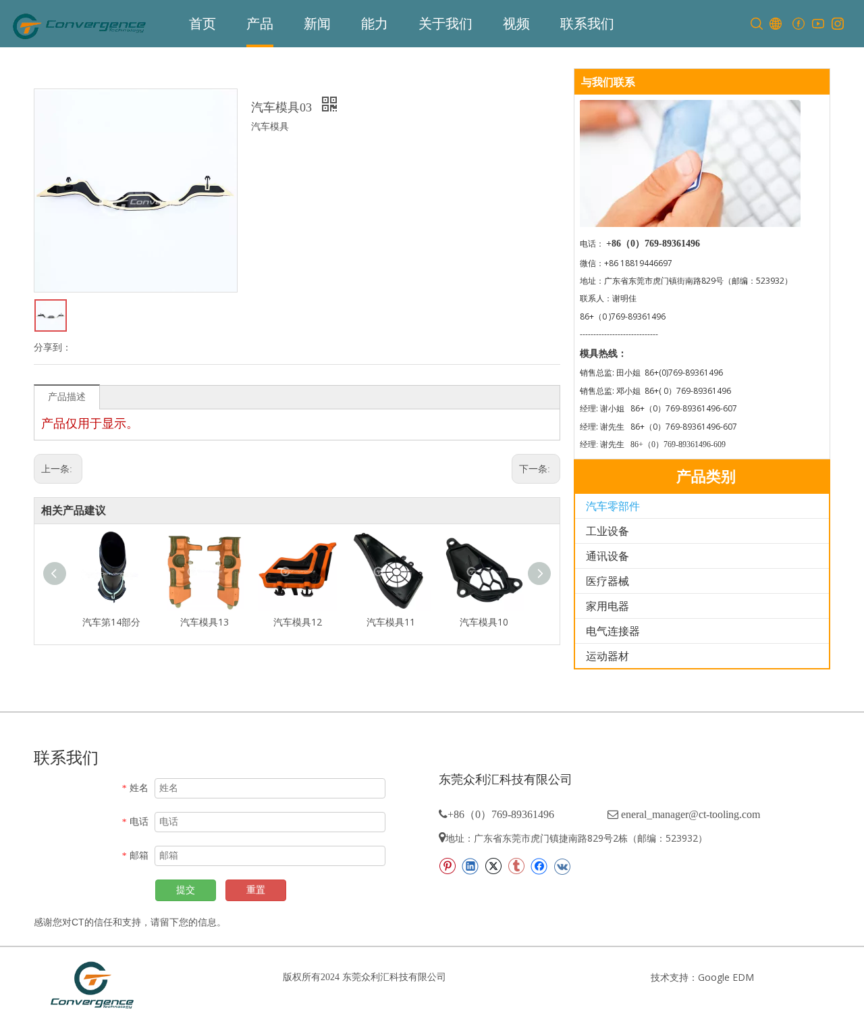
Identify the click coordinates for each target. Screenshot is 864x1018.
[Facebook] (798, 24)
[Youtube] (818, 24)
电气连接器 (613, 630)
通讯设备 (607, 556)
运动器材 (607, 655)
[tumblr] (516, 866)
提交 (185, 890)
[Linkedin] (470, 866)
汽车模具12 (297, 621)
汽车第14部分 (111, 621)
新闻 (317, 23)
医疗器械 (607, 581)
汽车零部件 (613, 506)
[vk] (562, 866)
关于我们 (445, 23)
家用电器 (607, 606)
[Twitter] (493, 866)
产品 (259, 23)
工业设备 (607, 531)
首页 (202, 23)
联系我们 (587, 23)
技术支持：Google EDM (702, 977)
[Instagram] (837, 24)
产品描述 (67, 396)
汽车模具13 (204, 621)
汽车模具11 (391, 621)
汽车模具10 (484, 621)
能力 (374, 23)
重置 (255, 890)
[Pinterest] (447, 866)
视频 (516, 23)
